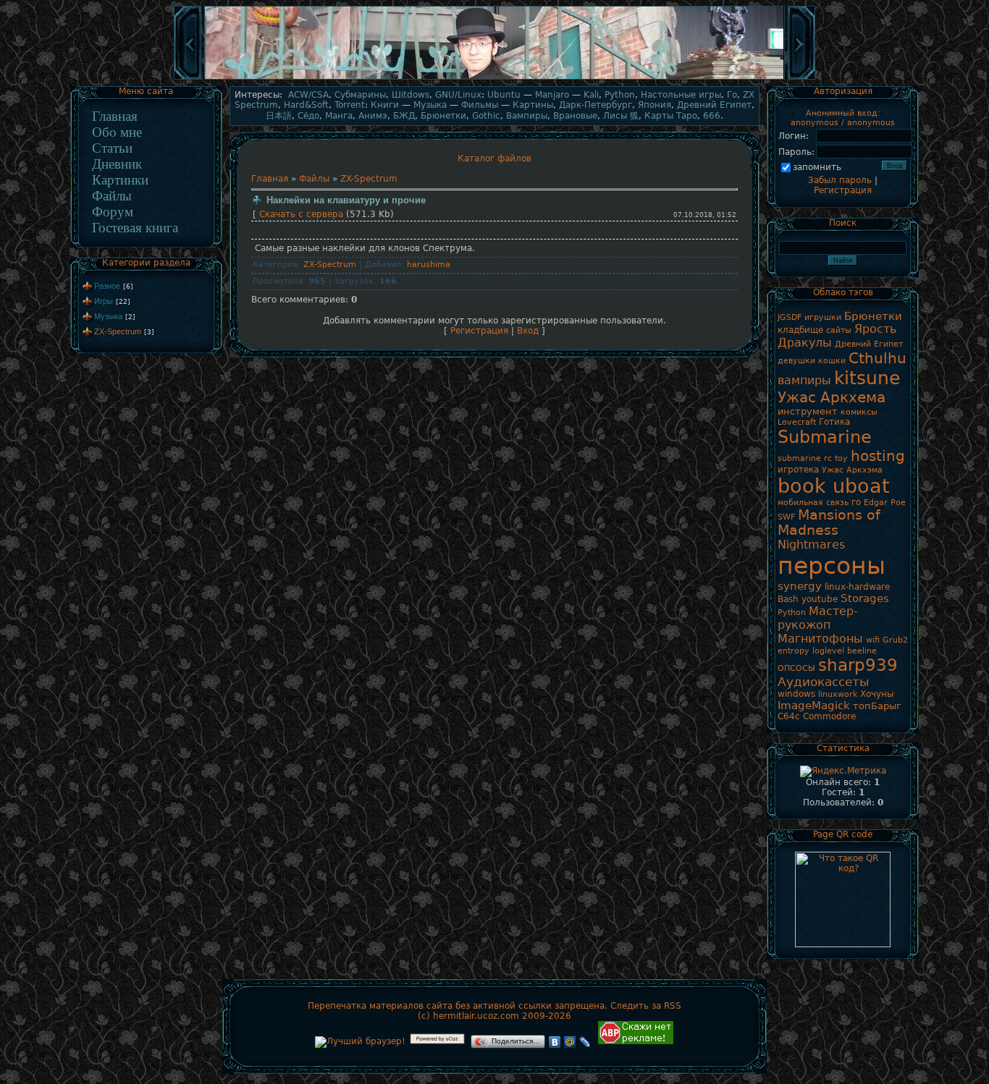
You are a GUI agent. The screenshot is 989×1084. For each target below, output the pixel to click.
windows (796, 694)
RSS (672, 1006)
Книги (385, 105)
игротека (798, 470)
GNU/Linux (458, 95)
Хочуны (876, 694)
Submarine (825, 437)
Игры (103, 301)
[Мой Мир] (570, 1042)
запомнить (817, 167)
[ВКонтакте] (555, 1042)
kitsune (867, 378)
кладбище (800, 330)
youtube (819, 599)
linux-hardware (857, 587)
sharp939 (858, 665)
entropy (793, 651)
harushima (428, 264)
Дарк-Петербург (595, 105)
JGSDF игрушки (809, 317)
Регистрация (479, 331)
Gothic (486, 116)
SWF (786, 517)
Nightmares (811, 544)
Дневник (117, 164)
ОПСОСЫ (796, 668)
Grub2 (895, 640)
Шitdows (410, 95)
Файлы (112, 195)
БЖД (404, 116)
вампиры (804, 380)
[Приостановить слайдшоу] (494, 78)
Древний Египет (714, 105)
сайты (838, 330)
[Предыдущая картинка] (187, 78)
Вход (528, 331)
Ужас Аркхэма (852, 470)
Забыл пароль (840, 180)
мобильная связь (813, 502)
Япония (654, 105)
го (856, 502)
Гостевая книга (135, 227)
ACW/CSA (308, 95)
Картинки (120, 179)
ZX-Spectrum (117, 331)
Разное (107, 285)
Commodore (829, 716)
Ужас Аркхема (831, 397)
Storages (865, 598)
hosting (878, 456)
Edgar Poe (885, 502)
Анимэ (372, 116)
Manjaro (552, 95)
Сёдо (308, 116)
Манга (339, 116)
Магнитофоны (820, 638)
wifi (873, 640)
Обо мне (117, 132)
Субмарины (360, 95)
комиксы (859, 412)
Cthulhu (877, 358)
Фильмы (479, 105)
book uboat (834, 486)
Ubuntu (504, 95)
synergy (800, 586)
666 (711, 116)
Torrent (349, 105)
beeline (862, 651)
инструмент (808, 411)
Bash (788, 599)
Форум (112, 211)
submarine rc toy (813, 458)
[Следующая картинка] (801, 78)
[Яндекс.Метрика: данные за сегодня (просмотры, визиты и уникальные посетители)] (843, 771)
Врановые (575, 116)
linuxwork (837, 694)
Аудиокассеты (823, 681)
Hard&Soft (306, 105)
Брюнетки (443, 116)
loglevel (828, 651)
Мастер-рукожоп (818, 618)
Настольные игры (681, 95)
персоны (831, 565)
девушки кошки (812, 360)
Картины (533, 105)
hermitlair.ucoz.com (476, 1016)
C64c (789, 716)
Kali (591, 95)
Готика (834, 422)
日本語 (279, 116)
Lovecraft (797, 422)
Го (732, 95)
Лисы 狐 (621, 116)
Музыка (108, 316)
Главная (114, 116)
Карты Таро (670, 116)
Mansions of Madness (829, 522)
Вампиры (526, 116)
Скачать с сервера (301, 214)
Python (620, 95)
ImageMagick (814, 705)
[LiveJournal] (585, 1042)
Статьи (112, 148)
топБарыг (877, 705)
